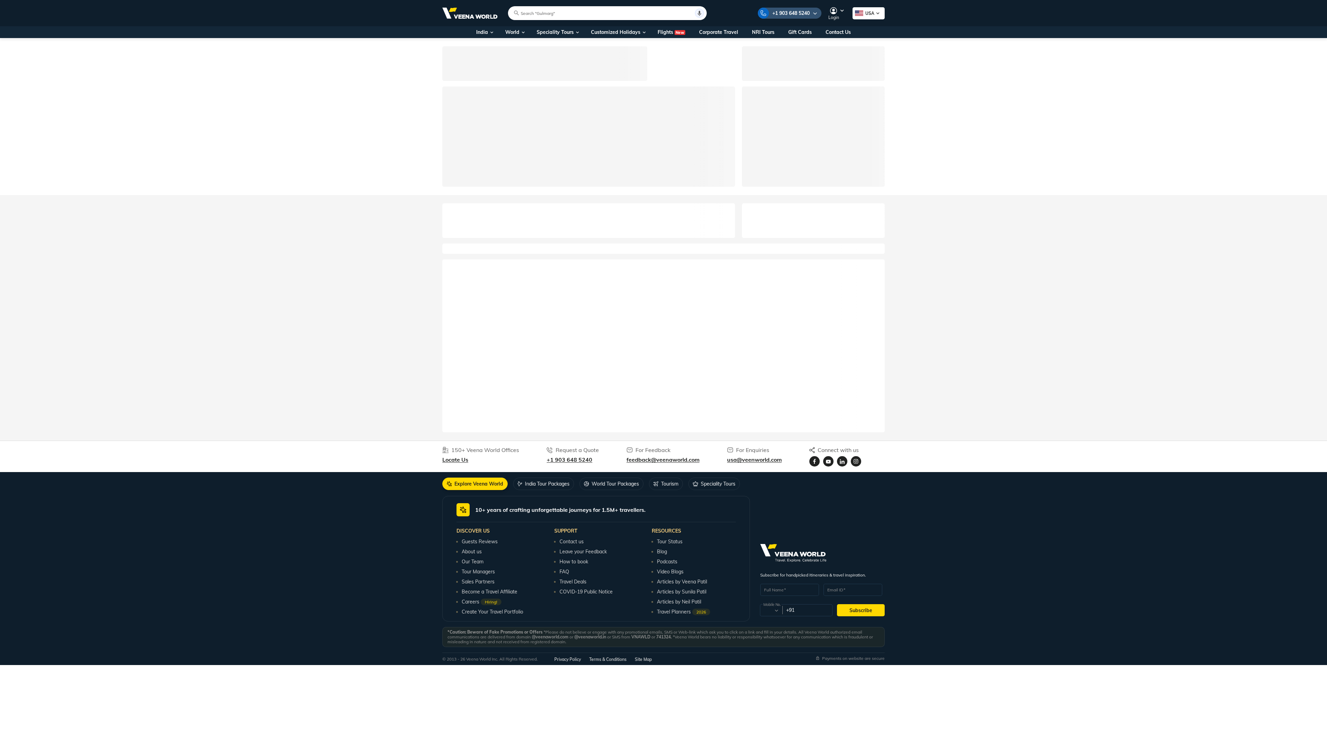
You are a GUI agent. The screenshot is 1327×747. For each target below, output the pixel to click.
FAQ (564, 572)
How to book (573, 562)
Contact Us (838, 32)
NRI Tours (763, 32)
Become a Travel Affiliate (489, 592)
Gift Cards (800, 32)
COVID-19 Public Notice (586, 592)
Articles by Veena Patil (682, 582)
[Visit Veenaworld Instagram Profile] (856, 461)
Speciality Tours (555, 32)
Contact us (571, 541)
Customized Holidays (615, 32)
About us (472, 551)
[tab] (475, 484)
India (482, 32)
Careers (479, 602)
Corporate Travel (718, 32)
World (512, 32)
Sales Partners (478, 582)
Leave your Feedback (583, 551)
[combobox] (770, 610)
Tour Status (670, 541)
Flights (671, 32)
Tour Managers (478, 572)
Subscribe (860, 610)
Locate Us (455, 459)
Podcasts (667, 562)
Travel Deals (572, 582)
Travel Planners (681, 612)
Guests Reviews (480, 541)
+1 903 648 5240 (791, 13)
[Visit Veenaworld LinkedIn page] (842, 461)
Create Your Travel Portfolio (492, 612)
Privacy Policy (567, 659)
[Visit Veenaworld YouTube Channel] (828, 461)
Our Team (472, 562)
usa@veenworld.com (754, 459)
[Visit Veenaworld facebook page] (814, 461)
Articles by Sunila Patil (681, 592)
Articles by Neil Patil (679, 602)
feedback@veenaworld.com (663, 459)
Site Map (643, 659)
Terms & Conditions (608, 659)
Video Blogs (670, 572)
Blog (662, 551)
